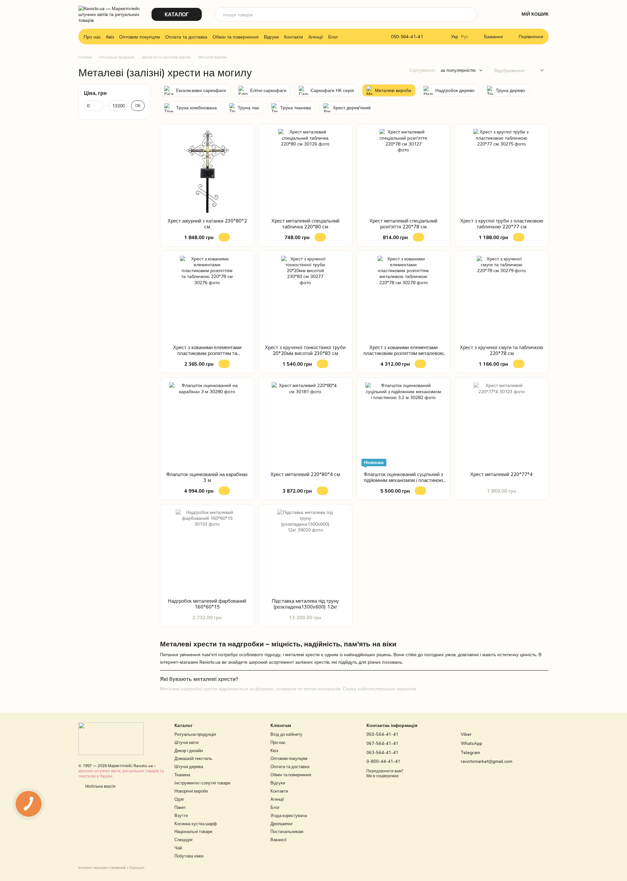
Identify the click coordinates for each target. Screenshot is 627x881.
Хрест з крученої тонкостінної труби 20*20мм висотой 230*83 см (305, 350)
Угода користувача (288, 815)
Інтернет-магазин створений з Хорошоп (111, 867)
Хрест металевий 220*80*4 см (305, 474)
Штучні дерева (188, 766)
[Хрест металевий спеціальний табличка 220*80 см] (305, 171)
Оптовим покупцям (139, 36)
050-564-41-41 (407, 36)
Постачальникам (286, 831)
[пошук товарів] (470, 14)
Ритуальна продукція (195, 734)
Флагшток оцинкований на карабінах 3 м (207, 477)
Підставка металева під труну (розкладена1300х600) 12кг (305, 604)
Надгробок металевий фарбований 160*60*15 (207, 604)
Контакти (293, 36)
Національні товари (193, 831)
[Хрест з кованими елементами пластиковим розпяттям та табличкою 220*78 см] (207, 298)
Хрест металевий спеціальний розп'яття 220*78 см (403, 223)
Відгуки (271, 36)
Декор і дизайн (188, 750)
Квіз (110, 36)
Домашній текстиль (193, 758)
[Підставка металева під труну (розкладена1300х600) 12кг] (305, 551)
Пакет (180, 807)
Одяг (179, 799)
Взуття (181, 815)
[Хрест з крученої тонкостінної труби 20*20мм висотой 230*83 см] (305, 298)
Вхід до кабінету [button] (286, 734)
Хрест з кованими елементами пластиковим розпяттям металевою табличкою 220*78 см (403, 353)
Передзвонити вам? (384, 770)
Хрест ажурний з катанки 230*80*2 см (207, 223)
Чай (178, 847)
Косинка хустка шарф (195, 823)
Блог (333, 36)
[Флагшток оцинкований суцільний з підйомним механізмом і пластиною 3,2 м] (403, 424)
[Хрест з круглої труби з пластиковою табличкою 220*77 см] (502, 171)
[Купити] (224, 237)
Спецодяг (183, 839)
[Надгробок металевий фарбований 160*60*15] (207, 551)
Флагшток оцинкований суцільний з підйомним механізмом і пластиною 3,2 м (403, 480)
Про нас (92, 36)
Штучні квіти (186, 742)
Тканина (182, 774)
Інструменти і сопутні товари (202, 782)
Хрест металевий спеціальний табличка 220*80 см (305, 223)
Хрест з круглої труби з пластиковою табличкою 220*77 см (501, 223)
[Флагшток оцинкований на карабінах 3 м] (207, 424)
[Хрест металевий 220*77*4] (502, 424)
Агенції (315, 36)
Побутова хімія (188, 855)
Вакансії (278, 839)
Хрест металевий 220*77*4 (501, 474)
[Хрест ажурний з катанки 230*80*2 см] (207, 171)
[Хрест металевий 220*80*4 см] (305, 424)
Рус (464, 36)
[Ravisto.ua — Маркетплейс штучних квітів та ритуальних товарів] (111, 738)
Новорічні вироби (191, 791)
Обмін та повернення (236, 36)
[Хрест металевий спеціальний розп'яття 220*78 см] (403, 171)
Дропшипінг (281, 823)
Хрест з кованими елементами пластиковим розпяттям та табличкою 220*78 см (207, 353)
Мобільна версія (100, 786)
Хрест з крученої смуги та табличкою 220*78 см (501, 350)
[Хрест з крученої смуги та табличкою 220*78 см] (502, 298)
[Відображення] (537, 70)
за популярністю (458, 70)
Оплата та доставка (186, 36)
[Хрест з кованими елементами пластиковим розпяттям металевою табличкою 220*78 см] (403, 298)
